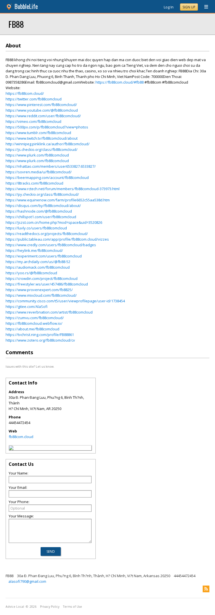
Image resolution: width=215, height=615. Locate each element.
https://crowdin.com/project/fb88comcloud (42, 278)
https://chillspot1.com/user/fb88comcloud (41, 216)
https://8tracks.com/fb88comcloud (34, 183)
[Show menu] (204, 7)
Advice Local (15, 607)
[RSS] (206, 589)
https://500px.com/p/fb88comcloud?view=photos (47, 127)
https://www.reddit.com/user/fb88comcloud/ (43, 115)
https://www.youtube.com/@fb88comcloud (42, 110)
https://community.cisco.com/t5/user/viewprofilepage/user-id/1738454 (65, 300)
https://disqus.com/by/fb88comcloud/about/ (43, 205)
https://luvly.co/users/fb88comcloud (36, 228)
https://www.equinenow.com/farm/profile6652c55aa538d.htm (58, 199)
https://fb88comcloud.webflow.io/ (34, 323)
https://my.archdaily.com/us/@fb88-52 (38, 261)
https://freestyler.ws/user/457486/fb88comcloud (47, 284)
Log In (169, 7)
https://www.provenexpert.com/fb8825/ (39, 289)
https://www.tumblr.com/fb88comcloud (38, 132)
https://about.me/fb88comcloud (32, 328)
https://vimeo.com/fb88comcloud (33, 121)
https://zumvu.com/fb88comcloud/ (35, 317)
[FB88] (11, 448)
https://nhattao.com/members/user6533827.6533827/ (51, 166)
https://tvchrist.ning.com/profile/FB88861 (40, 334)
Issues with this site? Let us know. (30, 366)
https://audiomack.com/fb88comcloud (38, 267)
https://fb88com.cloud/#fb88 (119, 82)
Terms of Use (72, 607)
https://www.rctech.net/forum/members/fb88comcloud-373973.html (63, 188)
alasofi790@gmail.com (27, 581)
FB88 (16, 24)
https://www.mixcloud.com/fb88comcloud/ (41, 295)
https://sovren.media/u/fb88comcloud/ (39, 171)
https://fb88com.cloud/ (25, 93)
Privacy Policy (49, 607)
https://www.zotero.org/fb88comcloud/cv (40, 340)
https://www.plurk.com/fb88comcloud (37, 155)
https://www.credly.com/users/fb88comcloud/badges (51, 244)
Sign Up (189, 7)
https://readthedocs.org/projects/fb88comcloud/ (47, 233)
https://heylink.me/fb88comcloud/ (34, 250)
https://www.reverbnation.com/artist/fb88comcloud (49, 312)
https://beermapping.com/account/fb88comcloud (47, 177)
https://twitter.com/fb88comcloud (34, 99)
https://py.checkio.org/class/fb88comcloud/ (42, 194)
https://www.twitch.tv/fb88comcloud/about (42, 138)
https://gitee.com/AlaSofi (27, 306)
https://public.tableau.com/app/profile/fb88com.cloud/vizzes (57, 239)
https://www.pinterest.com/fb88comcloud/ (41, 104)
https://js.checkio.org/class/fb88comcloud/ (42, 149)
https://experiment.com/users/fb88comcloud (44, 256)
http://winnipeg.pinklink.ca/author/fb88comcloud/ (48, 143)
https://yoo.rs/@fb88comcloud (31, 272)
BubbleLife (26, 6)
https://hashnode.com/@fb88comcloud (39, 211)
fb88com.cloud (21, 436)
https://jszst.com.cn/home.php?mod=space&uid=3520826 (54, 222)
